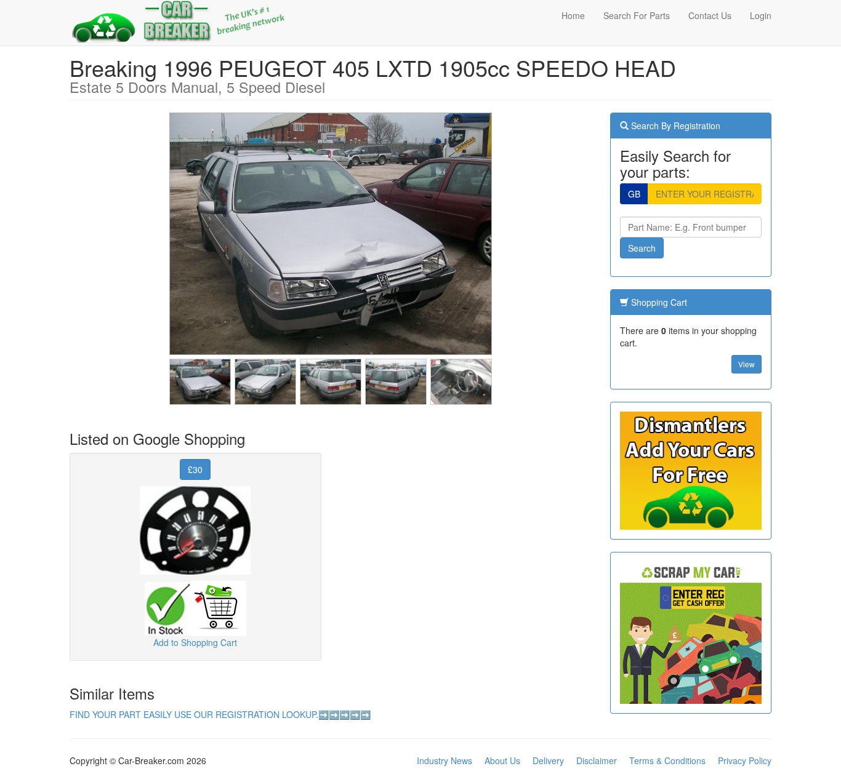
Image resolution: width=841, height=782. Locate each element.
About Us (502, 760)
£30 (195, 469)
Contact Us (709, 15)
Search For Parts (636, 15)
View (746, 364)
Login (760, 15)
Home (573, 15)
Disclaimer (596, 760)
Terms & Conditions (667, 760)
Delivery (548, 760)
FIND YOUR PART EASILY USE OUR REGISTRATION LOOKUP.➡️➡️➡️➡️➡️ (220, 714)
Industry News (444, 760)
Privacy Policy (744, 760)
